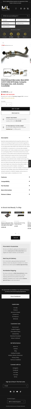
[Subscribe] (26, 386)
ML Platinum (15, 316)
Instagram (15, 368)
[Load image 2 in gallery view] (15, 72)
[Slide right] (29, 73)
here (20, 3)
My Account (15, 327)
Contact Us (16, 314)
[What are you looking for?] (27, 16)
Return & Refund (15, 338)
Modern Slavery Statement (15, 355)
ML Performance (13, 406)
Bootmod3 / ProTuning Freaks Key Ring (19, 223)
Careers (15, 348)
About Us (15, 346)
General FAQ (15, 334)
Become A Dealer (15, 312)
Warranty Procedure (15, 336)
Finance (15, 310)
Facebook (15, 370)
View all (15, 238)
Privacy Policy (15, 357)
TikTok (15, 377)
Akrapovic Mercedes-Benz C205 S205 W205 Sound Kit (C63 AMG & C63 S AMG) (7, 224)
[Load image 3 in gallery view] (23, 72)
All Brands (15, 319)
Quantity (3, 101)
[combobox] (15, 15)
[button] (16, 8)
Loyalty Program (15, 329)
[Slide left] (1, 73)
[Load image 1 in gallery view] (7, 72)
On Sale (15, 308)
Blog (15, 351)
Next (30, 35)
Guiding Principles (15, 353)
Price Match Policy (15, 331)
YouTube (15, 372)
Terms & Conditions (15, 359)
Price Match (15, 113)
